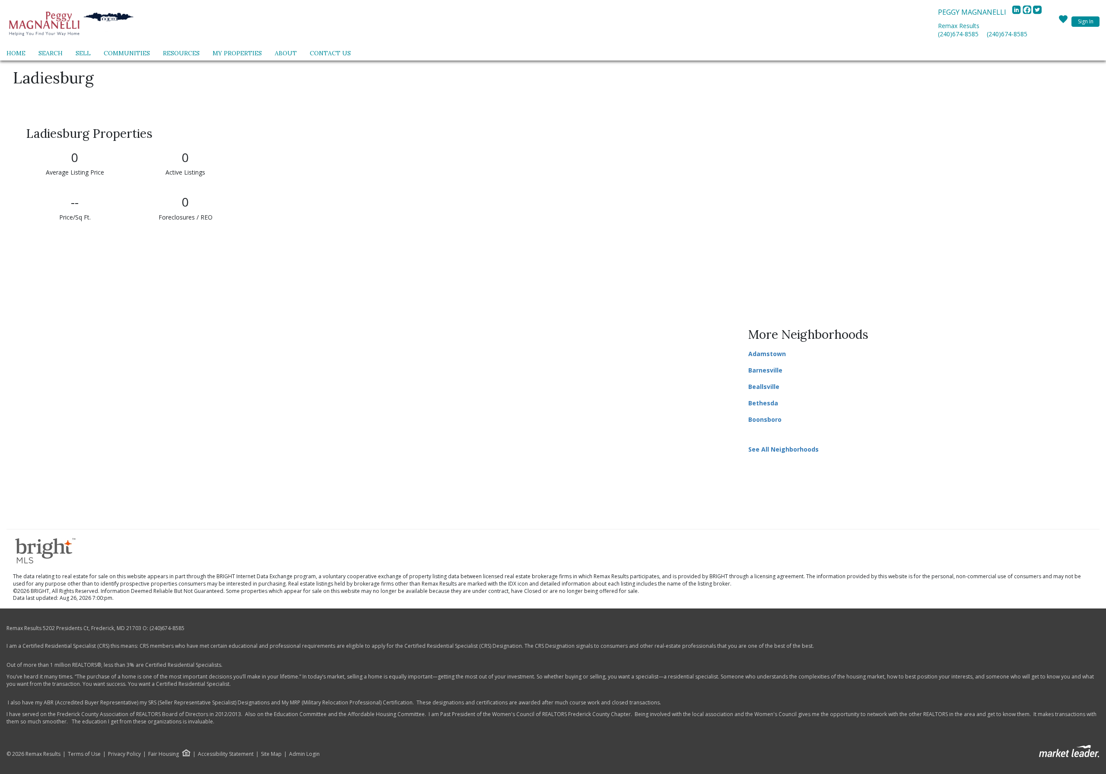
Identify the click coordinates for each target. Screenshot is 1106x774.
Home (15, 53)
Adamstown (767, 354)
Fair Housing (163, 754)
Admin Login (304, 754)
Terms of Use (84, 754)
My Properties (237, 53)
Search (50, 53)
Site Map (271, 754)
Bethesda (763, 403)
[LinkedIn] (1017, 12)
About (286, 53)
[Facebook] (1028, 12)
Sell (83, 53)
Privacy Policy (124, 754)
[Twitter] (1037, 12)
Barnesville (765, 370)
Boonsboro (765, 419)
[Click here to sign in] (1063, 21)
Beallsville (763, 386)
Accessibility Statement (226, 754)
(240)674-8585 (958, 34)
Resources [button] (181, 53)
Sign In (1085, 21)
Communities (127, 53)
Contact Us (330, 53)
